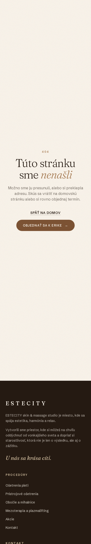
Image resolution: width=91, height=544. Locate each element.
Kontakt (12, 527)
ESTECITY (21, 8)
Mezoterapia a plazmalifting (27, 511)
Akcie (10, 519)
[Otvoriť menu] (80, 8)
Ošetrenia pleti (17, 485)
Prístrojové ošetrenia (22, 494)
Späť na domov (45, 213)
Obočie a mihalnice (20, 502)
